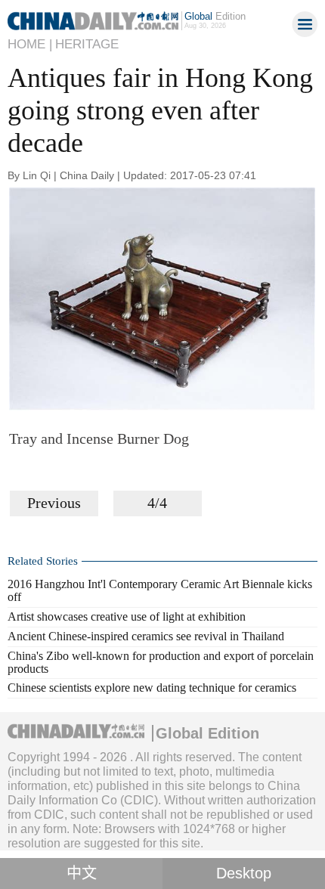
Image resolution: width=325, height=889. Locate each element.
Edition (215, 16)
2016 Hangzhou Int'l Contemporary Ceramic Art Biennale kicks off (160, 590)
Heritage (87, 44)
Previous (54, 502)
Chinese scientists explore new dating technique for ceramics (152, 687)
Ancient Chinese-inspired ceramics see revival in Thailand (146, 636)
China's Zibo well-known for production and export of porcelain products (161, 662)
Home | (30, 44)
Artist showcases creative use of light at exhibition (127, 616)
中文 (82, 873)
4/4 (157, 502)
